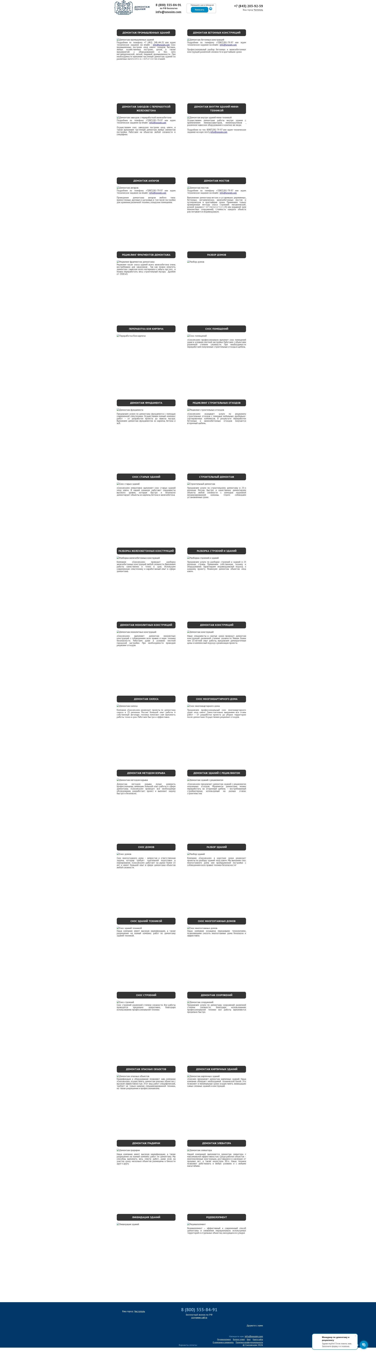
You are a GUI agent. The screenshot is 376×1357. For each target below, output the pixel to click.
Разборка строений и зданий (216, 551)
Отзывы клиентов (209, 18)
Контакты (191, 18)
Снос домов (146, 847)
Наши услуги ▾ (142, 18)
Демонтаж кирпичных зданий (216, 1069)
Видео (224, 18)
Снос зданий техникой (146, 921)
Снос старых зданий (146, 477)
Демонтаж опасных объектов (146, 1069)
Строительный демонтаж (216, 477)
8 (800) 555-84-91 (168, 5)
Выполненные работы (172, 18)
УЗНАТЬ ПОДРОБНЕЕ (143, 59)
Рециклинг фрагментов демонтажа (146, 254)
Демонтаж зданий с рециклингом (216, 773)
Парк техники (125, 18)
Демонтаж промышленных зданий (146, 32)
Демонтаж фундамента (146, 402)
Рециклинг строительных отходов (217, 402)
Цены (155, 18)
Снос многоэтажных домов (217, 921)
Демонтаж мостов (216, 180)
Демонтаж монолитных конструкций (146, 625)
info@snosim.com (168, 12)
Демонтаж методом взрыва (146, 773)
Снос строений (146, 995)
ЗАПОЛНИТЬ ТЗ (188, 1290)
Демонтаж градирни (146, 1143)
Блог (249, 1339)
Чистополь (258, 10)
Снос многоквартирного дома (216, 699)
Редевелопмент (216, 1217)
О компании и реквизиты (223, 1342)
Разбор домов (216, 254)
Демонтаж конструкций (216, 625)
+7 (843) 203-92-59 (248, 6)
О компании (108, 18)
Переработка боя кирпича (146, 328)
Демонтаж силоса (146, 699)
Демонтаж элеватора (216, 1143)
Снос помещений (216, 328)
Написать (199, 9)
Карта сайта (258, 1339)
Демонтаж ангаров (146, 180)
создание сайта (199, 1317)
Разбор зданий (217, 847)
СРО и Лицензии (265, 18)
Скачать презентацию (243, 18)
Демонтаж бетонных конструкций (216, 32)
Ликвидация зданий (146, 1217)
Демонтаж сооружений (216, 995)
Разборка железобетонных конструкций (146, 551)
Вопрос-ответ (239, 1339)
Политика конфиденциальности (249, 1342)
